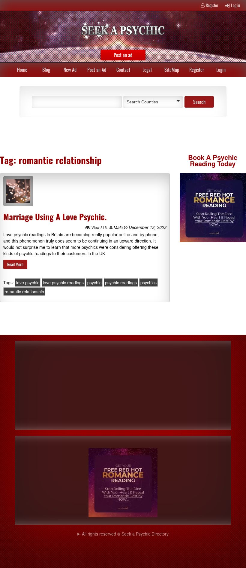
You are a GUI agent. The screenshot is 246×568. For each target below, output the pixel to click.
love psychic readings (63, 282)
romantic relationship (24, 292)
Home (22, 69)
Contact (123, 69)
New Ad (70, 69)
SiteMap (171, 69)
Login (221, 69)
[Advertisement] (84, 135)
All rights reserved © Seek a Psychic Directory (125, 534)
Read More (15, 264)
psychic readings (121, 282)
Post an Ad (96, 69)
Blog (46, 69)
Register (212, 5)
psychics (148, 282)
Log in (235, 5)
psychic (94, 282)
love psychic (27, 282)
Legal (147, 69)
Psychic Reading (213, 160)
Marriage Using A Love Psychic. (55, 217)
